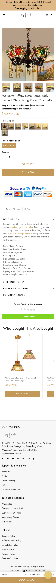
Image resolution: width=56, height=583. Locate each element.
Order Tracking (8, 480)
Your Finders (7, 521)
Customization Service (11, 512)
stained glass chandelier (22, 227)
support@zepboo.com (11, 453)
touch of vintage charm (20, 233)
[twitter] (8, 458)
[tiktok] (34, 458)
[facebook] (3, 458)
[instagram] (19, 458)
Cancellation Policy (10, 544)
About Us (6, 471)
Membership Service (11, 517)
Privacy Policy (8, 549)
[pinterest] (24, 458)
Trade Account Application (13, 508)
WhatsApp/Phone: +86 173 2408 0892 (19, 450)
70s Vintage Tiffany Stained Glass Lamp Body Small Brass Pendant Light (22, 379)
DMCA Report (15, 571)
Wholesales (7, 503)
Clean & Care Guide (11, 489)
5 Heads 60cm (13, 140)
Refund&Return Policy (11, 540)
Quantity (5, 152)
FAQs (4, 485)
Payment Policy (8, 553)
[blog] (29, 458)
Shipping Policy (8, 536)
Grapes (10, 120)
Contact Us (6, 476)
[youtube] (14, 458)
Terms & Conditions (10, 558)
